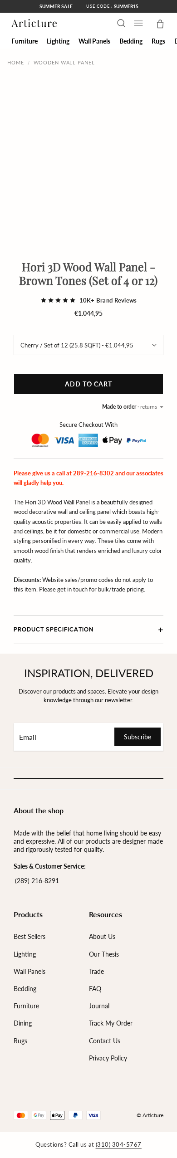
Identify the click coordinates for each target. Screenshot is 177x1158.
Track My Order (111, 1023)
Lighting (25, 954)
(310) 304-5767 (119, 1144)
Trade (96, 971)
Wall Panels (29, 971)
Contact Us (104, 1041)
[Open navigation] (138, 23)
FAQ (95, 988)
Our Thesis (104, 954)
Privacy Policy (108, 1058)
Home (15, 62)
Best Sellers (29, 936)
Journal (99, 1006)
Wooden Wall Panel (64, 62)
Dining (23, 1023)
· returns (129, 406)
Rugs (20, 1041)
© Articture (150, 1115)
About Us (102, 936)
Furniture (26, 1006)
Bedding (25, 988)
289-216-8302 (93, 473)
